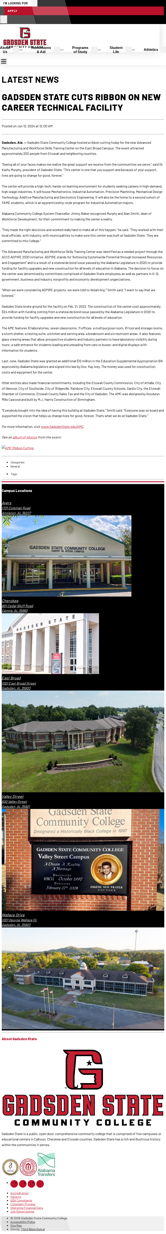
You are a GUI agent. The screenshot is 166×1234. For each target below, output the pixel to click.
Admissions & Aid (41, 50)
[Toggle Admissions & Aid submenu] (62, 49)
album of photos (25, 437)
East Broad (11, 678)
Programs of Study (80, 50)
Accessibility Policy (22, 1222)
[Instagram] (23, 1184)
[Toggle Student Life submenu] (133, 49)
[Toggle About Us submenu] (21, 49)
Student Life (116, 50)
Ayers (6, 502)
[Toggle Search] (4, 19)
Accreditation (19, 1193)
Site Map (16, 1225)
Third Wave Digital (33, 1229)
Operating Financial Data (26, 1208)
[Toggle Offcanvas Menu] (3, 61)
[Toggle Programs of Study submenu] (99, 49)
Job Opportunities (22, 1211)
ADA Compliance (21, 1200)
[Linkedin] (31, 1184)
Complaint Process (22, 1204)
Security (15, 1196)
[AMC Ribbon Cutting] (18, 448)
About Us (5, 50)
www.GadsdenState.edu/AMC (62, 426)
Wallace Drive (13, 914)
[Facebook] (14, 1184)
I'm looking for (15, 3)
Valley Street (13, 796)
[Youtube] (40, 1184)
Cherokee (10, 600)
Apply (12, 11)
